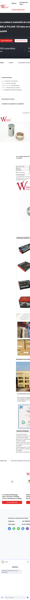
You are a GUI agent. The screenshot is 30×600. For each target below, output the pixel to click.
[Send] (27, 597)
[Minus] (28, 562)
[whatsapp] (13, 528)
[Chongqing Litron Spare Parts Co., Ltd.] (4, 6)
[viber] (27, 528)
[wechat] (18, 528)
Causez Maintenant (6, 40)
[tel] (9, 533)
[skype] (22, 528)
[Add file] (2, 597)
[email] (9, 528)
